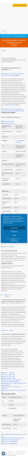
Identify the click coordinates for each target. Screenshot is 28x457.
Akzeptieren (14, 228)
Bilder (4, 31)
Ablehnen (14, 231)
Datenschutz (11, 451)
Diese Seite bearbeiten (20, 5)
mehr (14, 235)
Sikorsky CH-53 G (10, 105)
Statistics (14, 45)
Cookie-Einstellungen (20, 451)
